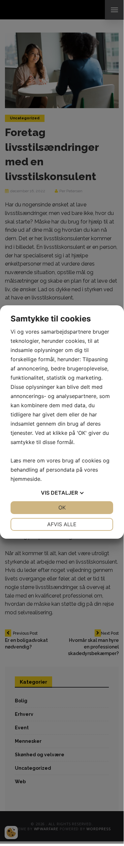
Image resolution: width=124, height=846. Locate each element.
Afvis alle (62, 524)
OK (62, 507)
